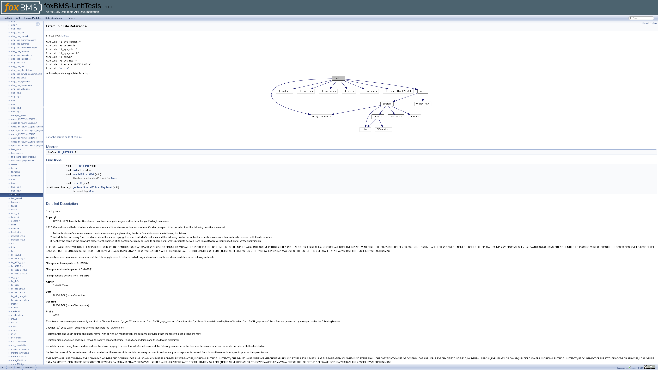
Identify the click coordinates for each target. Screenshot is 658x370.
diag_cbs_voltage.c (20, 89)
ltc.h (13, 251)
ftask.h (14, 209)
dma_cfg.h (16, 111)
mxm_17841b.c (18, 356)
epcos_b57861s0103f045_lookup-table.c (30, 142)
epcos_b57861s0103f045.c (24, 134)
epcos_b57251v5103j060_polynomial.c (29, 130)
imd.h (13, 225)
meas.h (14, 330)
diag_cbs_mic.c (18, 66)
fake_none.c (17, 149)
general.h (15, 221)
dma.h (14, 104)
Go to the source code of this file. (64, 137)
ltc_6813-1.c (17, 266)
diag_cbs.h (16, 29)
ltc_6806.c (16, 255)
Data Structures (53, 18)
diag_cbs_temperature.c (22, 85)
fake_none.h (17, 153)
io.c (13, 243)
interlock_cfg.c (18, 236)
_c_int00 (77, 183)
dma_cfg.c (16, 108)
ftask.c (14, 206)
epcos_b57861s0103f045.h (24, 138)
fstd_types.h (16, 198)
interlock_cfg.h (18, 240)
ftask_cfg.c (16, 213)
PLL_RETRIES (65, 152)
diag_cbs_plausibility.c (21, 70)
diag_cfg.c (16, 93)
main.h (14, 307)
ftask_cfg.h (16, 217)
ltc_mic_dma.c (18, 289)
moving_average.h (20, 353)
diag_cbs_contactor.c (21, 36)
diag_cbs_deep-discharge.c (24, 47)
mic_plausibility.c (19, 341)
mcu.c (14, 319)
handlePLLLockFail (83, 174)
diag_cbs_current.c (20, 44)
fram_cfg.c (16, 187)
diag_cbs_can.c (18, 32)
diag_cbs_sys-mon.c (21, 81)
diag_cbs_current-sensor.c (23, 40)
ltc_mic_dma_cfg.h (20, 300)
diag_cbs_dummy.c (20, 51)
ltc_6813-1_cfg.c (19, 270)
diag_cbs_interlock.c (21, 59)
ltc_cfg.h (15, 277)
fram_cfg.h (16, 191)
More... (65, 35)
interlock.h (16, 232)
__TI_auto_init (81, 165)
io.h (13, 247)
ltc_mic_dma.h (18, 292)
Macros (645, 23)
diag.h (14, 25)
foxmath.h (15, 176)
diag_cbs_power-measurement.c (26, 74)
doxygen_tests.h (19, 115)
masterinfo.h (17, 315)
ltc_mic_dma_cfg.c (20, 296)
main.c (14, 304)
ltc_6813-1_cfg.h (19, 274)
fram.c (14, 179)
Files (70, 18)
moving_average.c (20, 349)
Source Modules (32, 18)
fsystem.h (15, 202)
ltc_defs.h (15, 281)
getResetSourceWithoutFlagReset (92, 187)
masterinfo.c (17, 311)
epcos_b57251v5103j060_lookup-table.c (30, 127)
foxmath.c (15, 172)
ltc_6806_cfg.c (18, 258)
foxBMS (8, 18)
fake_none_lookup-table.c (23, 157)
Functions (653, 23)
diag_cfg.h (16, 96)
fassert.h (15, 168)
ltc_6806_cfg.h (18, 262)
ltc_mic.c (15, 285)
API (18, 18)
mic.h (13, 334)
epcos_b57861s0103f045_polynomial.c (29, 145)
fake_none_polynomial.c (22, 160)
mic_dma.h (16, 338)
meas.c (14, 326)
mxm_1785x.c (17, 364)
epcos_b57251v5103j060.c (24, 119)
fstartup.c (15, 194)
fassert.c (15, 164)
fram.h (14, 183)
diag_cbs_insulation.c (21, 55)
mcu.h (14, 323)
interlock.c (16, 228)
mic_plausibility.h (19, 345)
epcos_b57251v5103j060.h (24, 123)
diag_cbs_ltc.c (18, 62)
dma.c (14, 100)
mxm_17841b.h (18, 360)
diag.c (14, 21)
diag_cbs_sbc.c (18, 78)
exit (75, 170)
